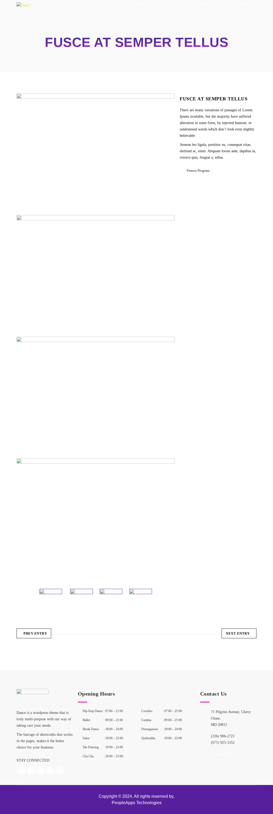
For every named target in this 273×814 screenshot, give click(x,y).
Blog (229, 3)
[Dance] (23, 9)
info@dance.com (223, 754)
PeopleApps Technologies (137, 802)
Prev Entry (35, 633)
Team (218, 3)
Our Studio (200, 3)
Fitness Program (198, 170)
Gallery (182, 3)
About (153, 3)
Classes (167, 3)
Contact (243, 3)
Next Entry (238, 633)
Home (139, 3)
